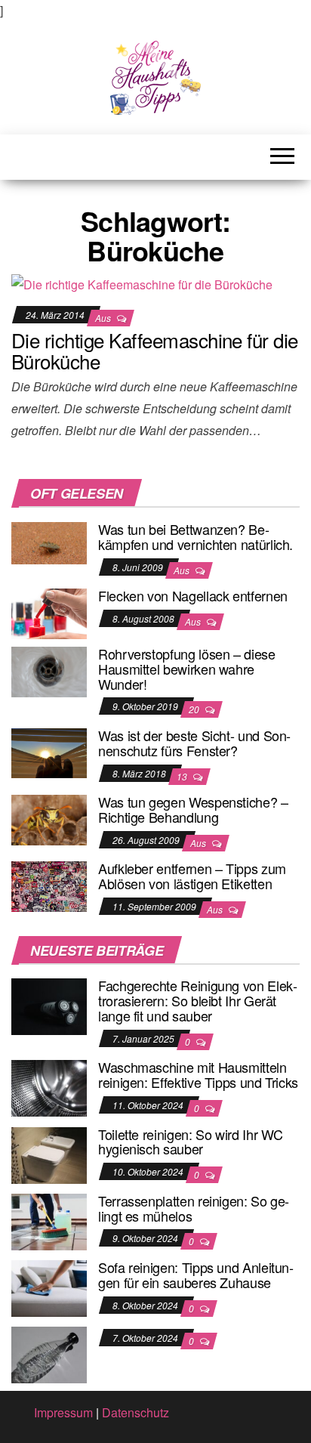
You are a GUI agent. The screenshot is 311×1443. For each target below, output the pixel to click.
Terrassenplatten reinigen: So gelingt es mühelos (193, 1208)
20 (195, 709)
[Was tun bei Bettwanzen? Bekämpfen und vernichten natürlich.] (49, 541)
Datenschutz (135, 1412)
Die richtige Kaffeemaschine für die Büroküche (154, 350)
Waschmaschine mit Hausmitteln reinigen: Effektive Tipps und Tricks (198, 1074)
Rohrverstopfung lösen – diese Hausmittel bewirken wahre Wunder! (187, 669)
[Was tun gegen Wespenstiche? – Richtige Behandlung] (49, 818)
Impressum (63, 1412)
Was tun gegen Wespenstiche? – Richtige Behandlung (193, 809)
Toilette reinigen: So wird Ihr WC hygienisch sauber (190, 1141)
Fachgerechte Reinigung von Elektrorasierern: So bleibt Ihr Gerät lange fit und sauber (197, 1000)
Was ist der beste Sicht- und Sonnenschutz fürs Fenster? (194, 742)
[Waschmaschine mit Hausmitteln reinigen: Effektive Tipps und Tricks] (49, 1086)
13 (183, 776)
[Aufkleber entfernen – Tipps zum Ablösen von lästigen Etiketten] (49, 885)
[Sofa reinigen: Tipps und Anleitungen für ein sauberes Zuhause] (49, 1287)
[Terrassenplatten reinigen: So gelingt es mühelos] (49, 1219)
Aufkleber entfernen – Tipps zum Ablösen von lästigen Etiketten (192, 875)
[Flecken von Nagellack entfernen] (49, 612)
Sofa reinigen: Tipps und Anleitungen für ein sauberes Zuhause (196, 1274)
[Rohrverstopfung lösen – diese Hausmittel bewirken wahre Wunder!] (49, 670)
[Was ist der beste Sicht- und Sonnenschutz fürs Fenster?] (49, 751)
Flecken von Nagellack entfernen (193, 595)
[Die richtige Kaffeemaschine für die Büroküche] (142, 283)
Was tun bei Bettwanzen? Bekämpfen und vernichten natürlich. (195, 536)
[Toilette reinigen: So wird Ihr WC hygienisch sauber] (49, 1153)
